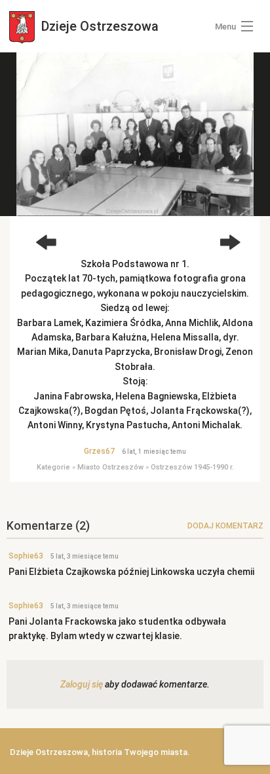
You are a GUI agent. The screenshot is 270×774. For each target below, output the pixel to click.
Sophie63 (26, 556)
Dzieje (98, 26)
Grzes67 (99, 451)
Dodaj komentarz (225, 525)
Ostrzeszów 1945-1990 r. (192, 467)
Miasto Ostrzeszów (110, 467)
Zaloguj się (81, 684)
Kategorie (53, 467)
